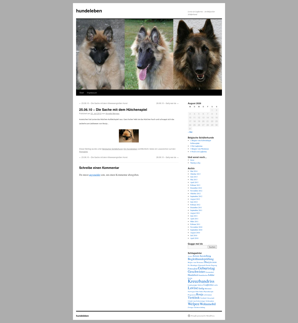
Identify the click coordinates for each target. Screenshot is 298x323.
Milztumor (208, 288)
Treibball (203, 298)
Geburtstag (206, 268)
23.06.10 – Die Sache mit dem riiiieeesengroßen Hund (103, 103)
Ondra (201, 291)
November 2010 (196, 227)
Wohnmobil (208, 304)
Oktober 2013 (195, 174)
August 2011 (195, 213)
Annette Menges (112, 113)
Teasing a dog (195, 162)
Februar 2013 (195, 185)
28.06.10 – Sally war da (167, 103)
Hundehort (193, 274)
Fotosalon (192, 268)
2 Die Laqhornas (196, 146)
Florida (208, 265)
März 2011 (194, 221)
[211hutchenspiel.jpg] (128, 136)
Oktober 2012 (195, 193)
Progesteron (192, 295)
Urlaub (190, 301)
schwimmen (208, 295)
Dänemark (201, 265)
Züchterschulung (199, 307)
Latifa (216, 285)
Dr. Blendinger (193, 265)
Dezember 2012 (196, 188)
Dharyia (208, 262)
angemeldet (94, 174)
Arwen (195, 255)
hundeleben (89, 10)
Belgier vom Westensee (195, 262)
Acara (190, 256)
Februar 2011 (195, 224)
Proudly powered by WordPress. (203, 315)
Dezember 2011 (196, 207)
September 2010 (196, 229)
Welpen (193, 303)
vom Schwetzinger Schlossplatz (203, 301)
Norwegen (191, 291)
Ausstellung (205, 255)
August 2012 (195, 199)
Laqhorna (208, 284)
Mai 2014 (193, 171)
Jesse (192, 160)
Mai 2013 (193, 179)
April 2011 (194, 218)
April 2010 (194, 238)
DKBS (214, 262)
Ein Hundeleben (130, 148)
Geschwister (196, 271)
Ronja (199, 294)
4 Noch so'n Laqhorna (198, 151)
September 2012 (196, 196)
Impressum (92, 92)
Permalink (83, 151)
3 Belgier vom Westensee (199, 148)
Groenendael (209, 272)
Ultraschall (210, 298)
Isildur (211, 274)
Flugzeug (214, 265)
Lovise (193, 287)
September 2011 (196, 210)
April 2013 (194, 182)
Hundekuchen (203, 275)
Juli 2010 (193, 235)
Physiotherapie (208, 291)
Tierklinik (194, 297)
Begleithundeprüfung (201, 259)
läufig (201, 288)
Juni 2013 (194, 176)
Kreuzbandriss (201, 281)
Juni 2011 (194, 216)
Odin (197, 291)
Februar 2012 (195, 204)
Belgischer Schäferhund (112, 148)
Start (81, 92)
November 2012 (196, 190)
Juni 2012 (194, 202)
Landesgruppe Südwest (195, 285)
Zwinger (191, 307)
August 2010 (195, 232)
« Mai (190, 132)
